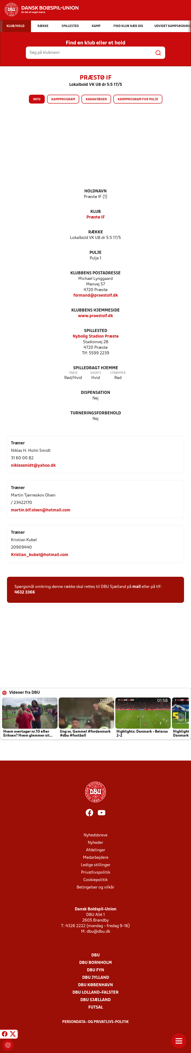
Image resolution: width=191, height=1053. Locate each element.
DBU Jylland (95, 978)
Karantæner (96, 99)
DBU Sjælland (95, 1000)
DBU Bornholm (95, 963)
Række (95, 232)
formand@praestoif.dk (95, 296)
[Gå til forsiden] (39, 9)
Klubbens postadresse (95, 273)
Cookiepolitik (95, 880)
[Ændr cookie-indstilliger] (8, 1045)
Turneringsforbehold (95, 413)
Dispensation (95, 393)
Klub (95, 212)
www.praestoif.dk (95, 316)
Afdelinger (95, 850)
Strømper (118, 373)
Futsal (95, 1007)
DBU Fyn (95, 970)
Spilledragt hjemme (95, 368)
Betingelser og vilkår (95, 887)
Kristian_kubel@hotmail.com (39, 555)
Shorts (95, 373)
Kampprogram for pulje (138, 99)
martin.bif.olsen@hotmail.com (40, 510)
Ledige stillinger (95, 865)
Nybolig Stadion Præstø (96, 337)
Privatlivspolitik (95, 873)
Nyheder (95, 843)
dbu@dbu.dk (98, 932)
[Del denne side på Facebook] (4, 1035)
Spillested (95, 331)
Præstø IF (95, 217)
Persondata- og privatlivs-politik (95, 1022)
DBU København (95, 985)
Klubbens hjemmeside (95, 310)
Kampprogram (63, 99)
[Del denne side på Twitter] (13, 1035)
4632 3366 (24, 592)
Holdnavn (95, 191)
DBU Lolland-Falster (95, 993)
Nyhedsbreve (95, 835)
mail (136, 587)
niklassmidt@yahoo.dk (33, 466)
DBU (95, 955)
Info (37, 99)
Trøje (73, 373)
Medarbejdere (95, 858)
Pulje (95, 253)
